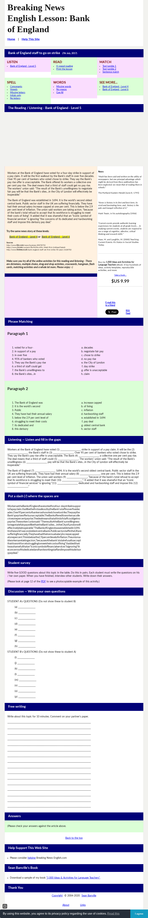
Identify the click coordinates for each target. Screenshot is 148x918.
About (65, 905)
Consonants (16, 86)
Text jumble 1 (109, 66)
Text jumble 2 (109, 69)
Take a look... (120, 275)
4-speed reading (64, 66)
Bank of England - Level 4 (116, 86)
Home (11, 39)
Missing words (63, 86)
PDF (43, 581)
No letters (15, 98)
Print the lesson (64, 69)
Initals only (15, 95)
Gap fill (59, 92)
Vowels (14, 89)
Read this (113, 913)
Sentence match (111, 72)
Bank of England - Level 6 (116, 89)
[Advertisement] (74, 139)
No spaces (61, 89)
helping (32, 858)
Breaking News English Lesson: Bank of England (48, 18)
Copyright (57, 896)
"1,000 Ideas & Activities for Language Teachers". (73, 878)
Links (83, 905)
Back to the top (74, 838)
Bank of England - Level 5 (23, 66)
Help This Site (31, 39)
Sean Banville (89, 896)
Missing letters (17, 92)
